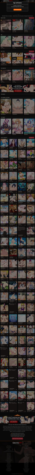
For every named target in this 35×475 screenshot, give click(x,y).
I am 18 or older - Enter (17, 9)
